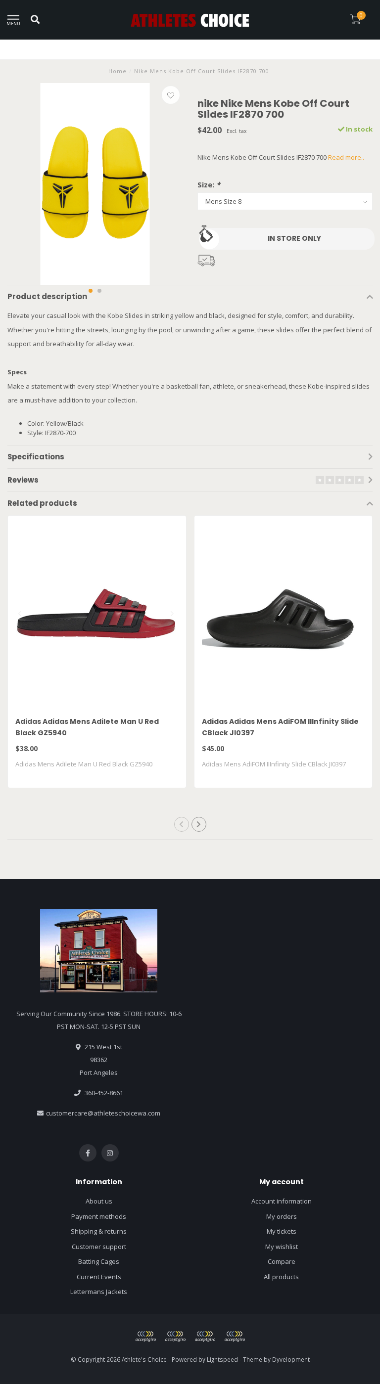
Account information (281, 1201)
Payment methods (98, 1216)
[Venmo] (234, 1336)
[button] (91, 291)
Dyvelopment (291, 1359)
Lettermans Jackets (98, 1291)
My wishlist (281, 1246)
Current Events (99, 1276)
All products (281, 1276)
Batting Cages (98, 1261)
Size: (208, 184)
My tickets (281, 1231)
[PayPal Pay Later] (204, 1336)
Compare (281, 1261)
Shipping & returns (99, 1231)
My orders (281, 1216)
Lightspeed (222, 1359)
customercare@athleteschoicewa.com (103, 1113)
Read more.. (346, 157)
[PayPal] (175, 1336)
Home (117, 71)
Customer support (99, 1246)
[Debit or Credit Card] (145, 1336)
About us (99, 1201)
